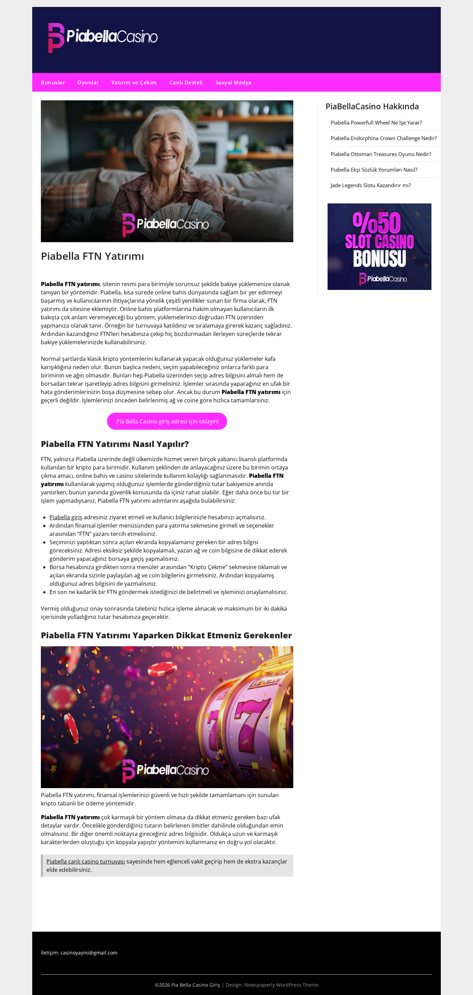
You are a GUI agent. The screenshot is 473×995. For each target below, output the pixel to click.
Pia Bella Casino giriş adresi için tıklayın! (167, 421)
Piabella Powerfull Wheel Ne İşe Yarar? (376, 122)
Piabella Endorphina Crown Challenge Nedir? (384, 138)
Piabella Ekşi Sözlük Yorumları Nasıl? (374, 169)
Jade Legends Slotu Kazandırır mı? (371, 185)
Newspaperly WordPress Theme (281, 985)
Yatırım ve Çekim (134, 82)
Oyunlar (88, 82)
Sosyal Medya (234, 82)
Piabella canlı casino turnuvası (85, 861)
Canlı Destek (186, 82)
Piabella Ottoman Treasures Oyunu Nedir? (381, 153)
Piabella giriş (66, 517)
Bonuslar (53, 82)
